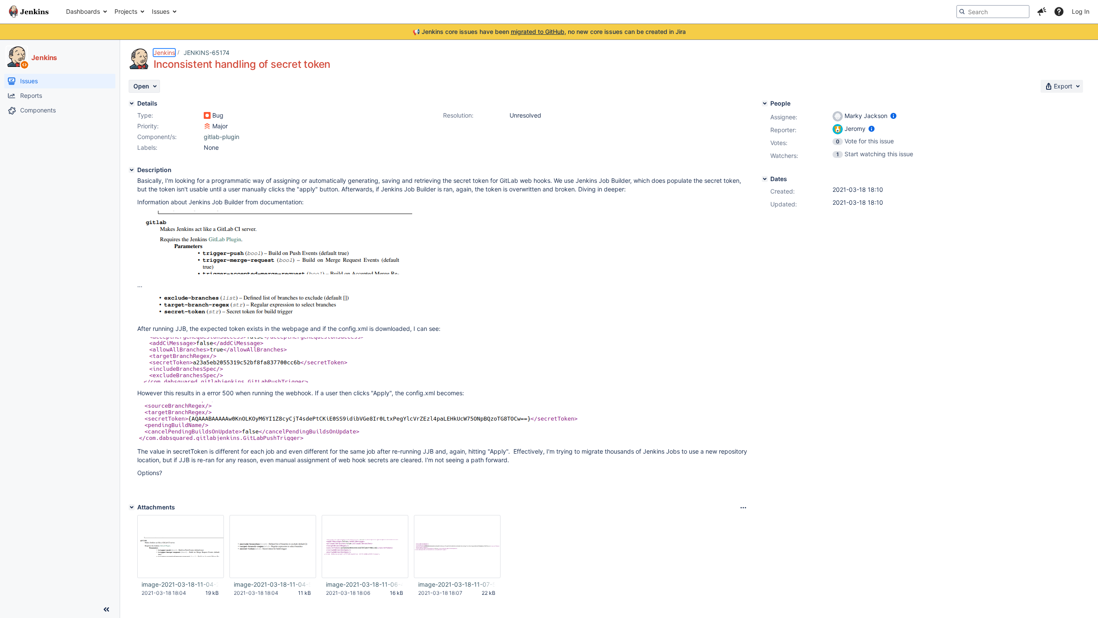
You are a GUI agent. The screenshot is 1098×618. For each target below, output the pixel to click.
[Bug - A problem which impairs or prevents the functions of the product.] (207, 115)
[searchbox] (993, 12)
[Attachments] (132, 507)
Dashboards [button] (83, 11)
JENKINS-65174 (206, 52)
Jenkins (164, 52)
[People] (765, 103)
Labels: (147, 147)
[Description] (132, 170)
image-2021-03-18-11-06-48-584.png (364, 584)
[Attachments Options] (743, 508)
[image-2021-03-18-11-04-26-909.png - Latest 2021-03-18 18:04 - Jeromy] (180, 546)
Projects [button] (126, 11)
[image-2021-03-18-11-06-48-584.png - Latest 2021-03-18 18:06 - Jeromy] (365, 546)
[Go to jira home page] (28, 11)
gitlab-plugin (221, 136)
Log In (1080, 11)
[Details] (132, 103)
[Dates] (765, 179)
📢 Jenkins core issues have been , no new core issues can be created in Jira (549, 31)
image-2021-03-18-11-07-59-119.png (456, 584)
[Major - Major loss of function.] (207, 126)
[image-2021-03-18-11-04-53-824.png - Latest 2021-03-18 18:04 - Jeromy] (273, 546)
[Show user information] (893, 115)
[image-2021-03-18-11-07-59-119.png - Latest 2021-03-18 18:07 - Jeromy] (457, 546)
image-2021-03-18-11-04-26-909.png (180, 584)
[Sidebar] (106, 609)
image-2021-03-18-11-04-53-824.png (272, 584)
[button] (1042, 11)
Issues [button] (160, 11)
